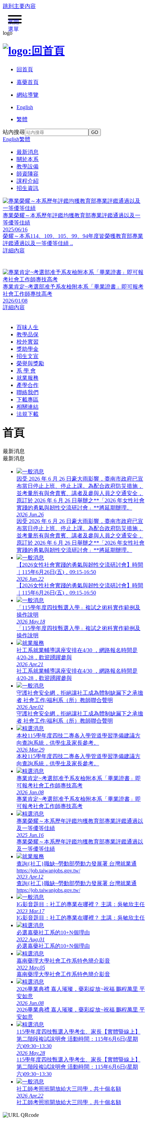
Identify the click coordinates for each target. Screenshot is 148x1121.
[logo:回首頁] (34, 50)
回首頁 (25, 69)
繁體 (24, 139)
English (11, 139)
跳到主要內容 (19, 6)
